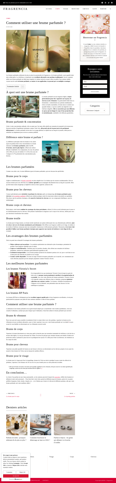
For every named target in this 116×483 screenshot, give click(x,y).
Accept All (16, 476)
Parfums (103, 8)
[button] (110, 8)
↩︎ (41, 368)
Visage (65, 8)
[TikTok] (108, 2)
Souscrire (95, 91)
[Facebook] (102, 2)
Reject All (22, 472)
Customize (9, 472)
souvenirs (57, 377)
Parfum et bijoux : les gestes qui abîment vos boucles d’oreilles (63, 440)
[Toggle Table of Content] (22, 86)
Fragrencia (15, 8)
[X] (112, 2)
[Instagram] (105, 2)
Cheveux (86, 8)
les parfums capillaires (19, 196)
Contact (46, 480)
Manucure (75, 8)
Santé (95, 8)
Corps (57, 8)
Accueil (49, 8)
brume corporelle (27, 180)
